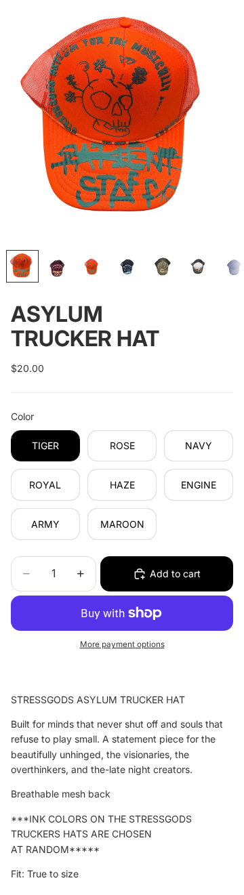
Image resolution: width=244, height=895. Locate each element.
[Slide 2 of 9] (58, 266)
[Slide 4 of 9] (128, 266)
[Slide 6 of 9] (199, 266)
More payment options (122, 644)
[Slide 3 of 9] (93, 266)
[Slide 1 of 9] (22, 266)
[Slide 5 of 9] (163, 266)
